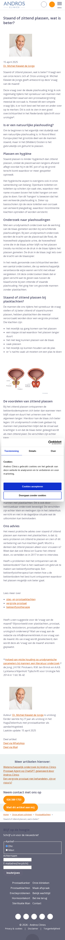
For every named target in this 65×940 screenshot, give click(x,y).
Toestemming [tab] (11, 451)
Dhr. (10, 846)
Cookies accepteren (32, 486)
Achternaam (10, 855)
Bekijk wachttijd (41, 893)
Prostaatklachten (43, 814)
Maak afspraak (41, 888)
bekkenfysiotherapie (18, 607)
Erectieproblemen (20, 893)
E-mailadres (15, 863)
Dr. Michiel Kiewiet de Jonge (19, 66)
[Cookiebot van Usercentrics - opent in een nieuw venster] (48, 443)
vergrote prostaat (16, 603)
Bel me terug (39, 898)
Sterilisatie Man (21, 903)
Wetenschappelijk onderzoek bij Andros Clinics (29, 767)
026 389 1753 (13, 799)
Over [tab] (53, 451)
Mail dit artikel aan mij (20, 807)
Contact (36, 903)
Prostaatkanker (21, 883)
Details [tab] (32, 451)
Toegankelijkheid (52, 928)
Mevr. (11, 850)
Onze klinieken (40, 883)
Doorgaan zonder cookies (32, 495)
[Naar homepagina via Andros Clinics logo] (14, 7)
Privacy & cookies (13, 928)
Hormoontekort (21, 898)
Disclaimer (33, 928)
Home (6, 814)
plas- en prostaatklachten (21, 599)
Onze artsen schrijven (22, 814)
